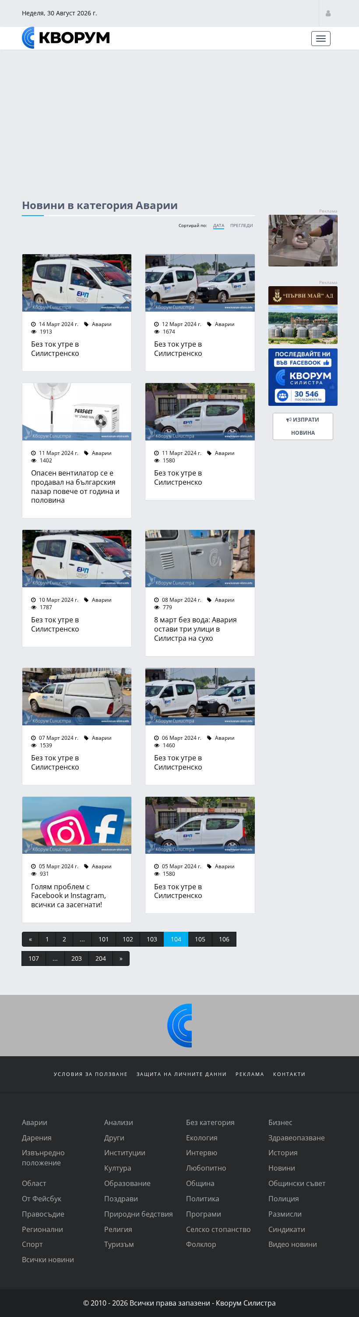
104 (176, 939)
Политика (202, 1198)
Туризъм (119, 1244)
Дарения (37, 1137)
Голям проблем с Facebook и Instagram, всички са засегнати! (68, 895)
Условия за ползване (91, 1074)
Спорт (32, 1244)
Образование (127, 1183)
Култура (117, 1167)
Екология (202, 1137)
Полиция (283, 1198)
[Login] (328, 13)
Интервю (201, 1152)
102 (128, 939)
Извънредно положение (43, 1157)
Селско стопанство (218, 1229)
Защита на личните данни (182, 1074)
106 (224, 939)
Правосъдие (43, 1213)
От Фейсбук (41, 1198)
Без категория (210, 1122)
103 (152, 939)
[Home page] (65, 38)
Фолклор (201, 1244)
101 (104, 939)
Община (200, 1183)
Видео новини (292, 1244)
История (283, 1152)
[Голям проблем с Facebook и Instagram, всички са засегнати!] (76, 825)
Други (114, 1137)
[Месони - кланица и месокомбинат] (303, 263)
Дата (218, 225)
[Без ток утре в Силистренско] (76, 283)
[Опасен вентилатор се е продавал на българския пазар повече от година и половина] (76, 411)
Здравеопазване (296, 1137)
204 (100, 958)
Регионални (42, 1229)
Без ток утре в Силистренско (55, 348)
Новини (281, 1167)
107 (33, 958)
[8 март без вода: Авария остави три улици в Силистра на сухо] (199, 558)
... (82, 939)
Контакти (289, 1074)
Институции (124, 1152)
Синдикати (286, 1229)
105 (200, 939)
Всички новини (48, 1259)
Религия (118, 1229)
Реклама (250, 1074)
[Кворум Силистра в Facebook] (303, 377)
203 (76, 958)
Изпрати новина (305, 426)
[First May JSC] (303, 315)
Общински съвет (297, 1183)
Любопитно (206, 1167)
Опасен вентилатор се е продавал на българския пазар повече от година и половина (75, 486)
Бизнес (280, 1122)
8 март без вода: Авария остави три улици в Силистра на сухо (195, 629)
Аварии (101, 323)
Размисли (285, 1213)
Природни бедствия (138, 1213)
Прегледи (241, 225)
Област (34, 1183)
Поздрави (121, 1198)
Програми (203, 1213)
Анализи (118, 1122)
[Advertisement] (179, 116)
